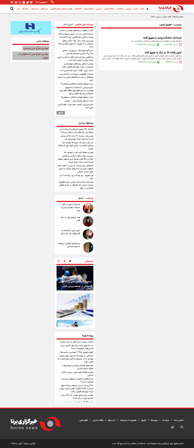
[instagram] (58, 261)
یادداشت (89, 198)
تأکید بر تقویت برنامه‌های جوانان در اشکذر (76, 30)
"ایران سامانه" (17, 443)
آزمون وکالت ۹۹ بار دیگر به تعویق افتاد (163, 52)
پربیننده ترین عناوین (84, 24)
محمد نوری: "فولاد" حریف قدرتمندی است (76, 70)
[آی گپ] (12, 2)
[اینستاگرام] (19, 2)
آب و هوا (111, 420)
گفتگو (80, 198)
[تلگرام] (23, 2)
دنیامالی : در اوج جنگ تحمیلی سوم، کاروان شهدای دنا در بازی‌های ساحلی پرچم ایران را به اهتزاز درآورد (75, 358)
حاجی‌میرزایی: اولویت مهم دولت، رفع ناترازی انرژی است (75, 106)
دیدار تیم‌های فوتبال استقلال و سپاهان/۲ (77, 97)
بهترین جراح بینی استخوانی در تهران (33, 55)
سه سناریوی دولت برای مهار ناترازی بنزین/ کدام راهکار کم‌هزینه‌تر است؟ (76, 347)
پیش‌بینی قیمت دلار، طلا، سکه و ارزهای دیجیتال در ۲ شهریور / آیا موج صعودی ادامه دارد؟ (75, 43)
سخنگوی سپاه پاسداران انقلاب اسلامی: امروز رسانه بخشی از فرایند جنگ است (75, 59)
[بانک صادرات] (31, 27)
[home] (147, 8)
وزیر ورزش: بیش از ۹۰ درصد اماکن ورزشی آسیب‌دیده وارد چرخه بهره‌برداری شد (76, 137)
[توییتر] (27, 2)
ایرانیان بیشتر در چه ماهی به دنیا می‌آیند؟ (76, 341)
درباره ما (165, 420)
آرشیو (60, 112)
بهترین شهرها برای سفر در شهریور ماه (78, 152)
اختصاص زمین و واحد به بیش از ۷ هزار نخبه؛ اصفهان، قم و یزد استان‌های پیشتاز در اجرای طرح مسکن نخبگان (75, 168)
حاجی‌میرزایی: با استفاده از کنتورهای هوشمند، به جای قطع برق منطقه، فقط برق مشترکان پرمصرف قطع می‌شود (76, 90)
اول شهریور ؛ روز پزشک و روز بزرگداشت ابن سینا (76, 177)
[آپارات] (16, 2)
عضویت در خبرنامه (128, 420)
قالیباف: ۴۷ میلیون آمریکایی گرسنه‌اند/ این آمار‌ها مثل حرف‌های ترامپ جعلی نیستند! (76, 131)
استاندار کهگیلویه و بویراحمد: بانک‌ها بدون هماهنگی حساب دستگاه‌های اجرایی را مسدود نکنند (75, 77)
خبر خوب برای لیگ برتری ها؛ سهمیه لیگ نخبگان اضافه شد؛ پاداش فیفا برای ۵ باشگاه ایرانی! (75, 145)
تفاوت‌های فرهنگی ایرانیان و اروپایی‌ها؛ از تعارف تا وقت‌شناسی (77, 367)
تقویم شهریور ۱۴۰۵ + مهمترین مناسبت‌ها (76, 352)
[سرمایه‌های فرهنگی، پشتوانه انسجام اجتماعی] (88, 247)
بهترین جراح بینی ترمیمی (35, 48)
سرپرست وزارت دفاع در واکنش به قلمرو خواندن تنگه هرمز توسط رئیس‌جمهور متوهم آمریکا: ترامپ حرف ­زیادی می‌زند (75, 159)
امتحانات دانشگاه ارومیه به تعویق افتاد (162, 38)
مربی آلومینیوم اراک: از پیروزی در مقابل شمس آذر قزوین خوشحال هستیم (77, 52)
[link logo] (171, 8)
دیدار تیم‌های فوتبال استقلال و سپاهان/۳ (77, 83)
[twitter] (70, 261)
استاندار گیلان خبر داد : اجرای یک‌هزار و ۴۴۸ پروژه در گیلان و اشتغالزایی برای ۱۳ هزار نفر (76, 36)
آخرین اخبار (68, 24)
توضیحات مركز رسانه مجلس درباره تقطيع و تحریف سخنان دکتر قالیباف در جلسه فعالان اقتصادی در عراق (76, 185)
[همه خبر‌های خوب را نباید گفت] (88, 221)
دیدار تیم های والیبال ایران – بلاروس (79, 100)
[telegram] (64, 261)
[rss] (181, 427)
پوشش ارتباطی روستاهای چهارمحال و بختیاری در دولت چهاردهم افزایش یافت (77, 65)
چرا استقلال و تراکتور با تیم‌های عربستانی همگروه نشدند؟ (77, 380)
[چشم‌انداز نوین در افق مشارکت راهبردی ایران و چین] (88, 208)
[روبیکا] (31, 2)
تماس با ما (178, 420)
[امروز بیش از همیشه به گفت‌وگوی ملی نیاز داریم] (88, 234)
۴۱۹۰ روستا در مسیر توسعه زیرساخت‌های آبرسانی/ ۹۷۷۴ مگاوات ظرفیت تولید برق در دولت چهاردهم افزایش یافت (76, 388)
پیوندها (154, 420)
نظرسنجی (83, 420)
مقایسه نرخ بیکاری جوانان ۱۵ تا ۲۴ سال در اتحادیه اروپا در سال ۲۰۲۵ (76, 397)
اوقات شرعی (98, 420)
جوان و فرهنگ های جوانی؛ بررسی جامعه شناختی (163, 16)
